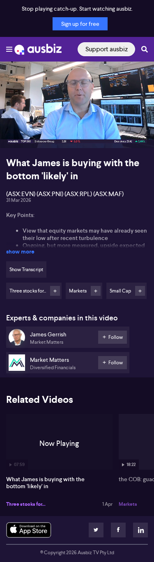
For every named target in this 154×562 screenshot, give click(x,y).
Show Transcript (26, 269)
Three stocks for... (26, 504)
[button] (14, 133)
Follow (55, 291)
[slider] (77, 118)
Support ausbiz (106, 49)
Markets (128, 504)
